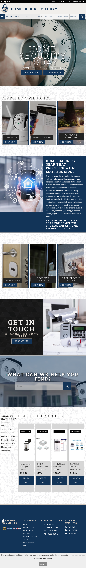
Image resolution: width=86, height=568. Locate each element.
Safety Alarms (6, 429)
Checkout (77, 2)
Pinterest (72, 530)
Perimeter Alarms (8, 436)
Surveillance (12, 16)
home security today (34, 9)
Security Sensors (7, 433)
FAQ (25, 546)
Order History (51, 527)
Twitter (71, 527)
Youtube (71, 533)
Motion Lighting (7, 440)
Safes (29, 16)
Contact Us (22, 341)
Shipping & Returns (28, 532)
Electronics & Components (6, 449)
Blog (69, 2)
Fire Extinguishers (8, 443)
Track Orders (50, 531)
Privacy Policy (30, 537)
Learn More (47, 558)
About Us (27, 524)
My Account (49, 524)
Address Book (51, 534)
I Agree (43, 564)
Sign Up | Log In (56, 2)
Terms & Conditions (28, 541)
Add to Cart (26, 480)
